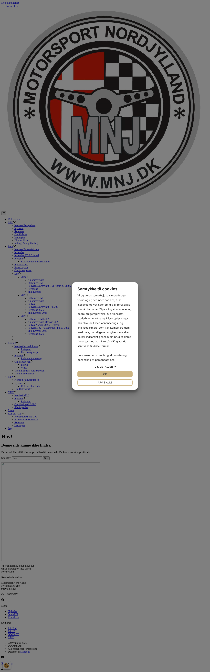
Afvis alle (105, 382)
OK (105, 374)
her (112, 359)
